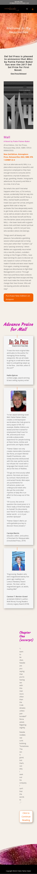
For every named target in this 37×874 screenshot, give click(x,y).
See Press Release (18, 74)
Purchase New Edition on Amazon (18, 297)
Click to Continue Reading (26, 816)
